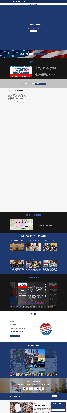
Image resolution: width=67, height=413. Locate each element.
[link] (22, 1)
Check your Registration (40, 54)
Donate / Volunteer (41, 83)
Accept (58, 410)
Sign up (54, 396)
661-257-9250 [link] (54, 1)
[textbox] (34, 396)
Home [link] (30, 4)
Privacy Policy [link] (35, 4)
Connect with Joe (15, 335)
